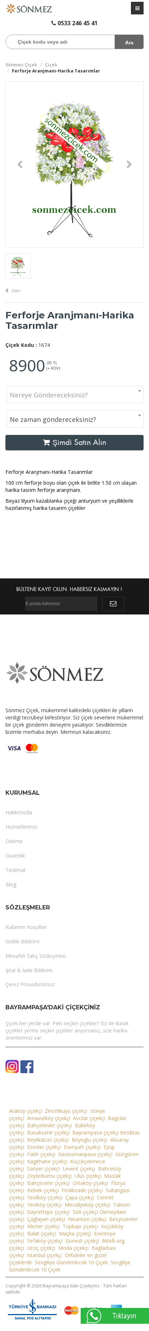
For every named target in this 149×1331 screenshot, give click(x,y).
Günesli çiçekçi (82, 1240)
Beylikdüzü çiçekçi (48, 1139)
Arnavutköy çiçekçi (48, 1118)
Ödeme (14, 841)
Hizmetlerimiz (21, 826)
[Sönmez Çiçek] (28, 8)
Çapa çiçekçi (79, 1197)
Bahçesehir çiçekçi (48, 1183)
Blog (10, 884)
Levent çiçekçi (79, 1168)
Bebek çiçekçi (43, 1190)
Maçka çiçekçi (75, 1233)
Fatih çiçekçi (41, 1154)
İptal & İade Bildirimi (28, 970)
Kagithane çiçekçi (47, 1161)
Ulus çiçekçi (87, 1175)
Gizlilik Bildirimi (22, 941)
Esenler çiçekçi (44, 1146)
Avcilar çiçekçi (89, 1118)
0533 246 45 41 (77, 23)
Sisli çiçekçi (85, 1211)
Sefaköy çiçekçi (45, 1240)
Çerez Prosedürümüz (30, 984)
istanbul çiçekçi (44, 1255)
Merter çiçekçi (43, 1226)
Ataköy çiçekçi (25, 1110)
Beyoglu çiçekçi (89, 1139)
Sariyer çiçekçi (43, 1168)
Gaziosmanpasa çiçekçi (85, 1154)
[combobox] (75, 394)
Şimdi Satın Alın (78, 442)
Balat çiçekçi (41, 1233)
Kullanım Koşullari (26, 927)
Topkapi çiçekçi (80, 1226)
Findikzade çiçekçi (82, 1190)
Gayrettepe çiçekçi (48, 1211)
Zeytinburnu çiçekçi (49, 1175)
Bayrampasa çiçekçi (95, 1132)
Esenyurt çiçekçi (82, 1146)
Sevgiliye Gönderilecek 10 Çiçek (71, 1262)
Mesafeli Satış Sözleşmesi (35, 955)
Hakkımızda (18, 812)
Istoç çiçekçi (41, 1247)
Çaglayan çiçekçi (46, 1219)
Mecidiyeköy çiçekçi (87, 1204)
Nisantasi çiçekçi (87, 1219)
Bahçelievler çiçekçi (49, 1125)
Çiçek (51, 65)
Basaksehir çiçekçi (48, 1132)
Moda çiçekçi (73, 1247)
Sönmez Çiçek (21, 65)
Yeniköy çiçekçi (44, 1204)
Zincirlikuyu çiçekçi (66, 1110)
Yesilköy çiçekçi (45, 1197)
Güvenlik (15, 855)
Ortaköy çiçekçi (90, 1183)
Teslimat (15, 870)
